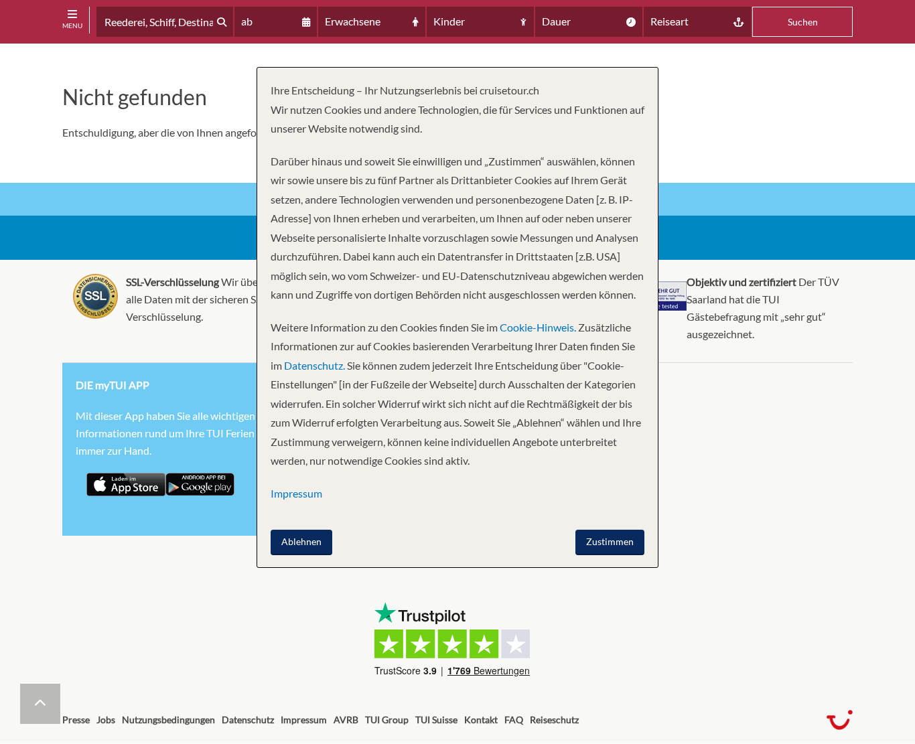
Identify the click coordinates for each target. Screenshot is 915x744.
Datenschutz (248, 719)
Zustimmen (610, 541)
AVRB (346, 719)
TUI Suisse (436, 719)
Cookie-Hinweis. (537, 327)
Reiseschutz (554, 719)
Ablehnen (301, 541)
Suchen (803, 21)
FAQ (513, 719)
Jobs (105, 719)
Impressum (304, 719)
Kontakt (481, 719)
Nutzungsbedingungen (168, 719)
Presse (76, 719)
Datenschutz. (314, 365)
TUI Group (387, 719)
